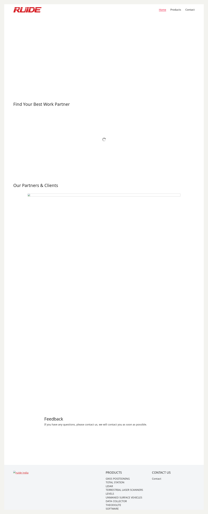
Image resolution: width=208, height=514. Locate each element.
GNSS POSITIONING (81, 119)
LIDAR (172, 119)
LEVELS (127, 119)
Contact (156, 478)
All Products (166, 56)
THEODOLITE (113, 505)
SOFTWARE (112, 508)
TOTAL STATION (115, 482)
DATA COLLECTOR (35, 159)
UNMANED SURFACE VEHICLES (124, 497)
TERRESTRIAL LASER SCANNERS (124, 490)
